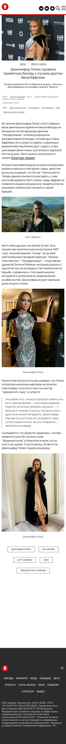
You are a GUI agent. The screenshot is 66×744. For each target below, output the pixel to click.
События (53, 684)
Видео (41, 691)
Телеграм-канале (23, 158)
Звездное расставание (14, 112)
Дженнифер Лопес (18, 107)
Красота (10, 684)
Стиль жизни (27, 684)
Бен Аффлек (34, 107)
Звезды (8, 678)
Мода (33, 678)
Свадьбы (45, 678)
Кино (58, 107)
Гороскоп (27, 691)
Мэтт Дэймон (48, 107)
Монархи (22, 678)
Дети (56, 678)
